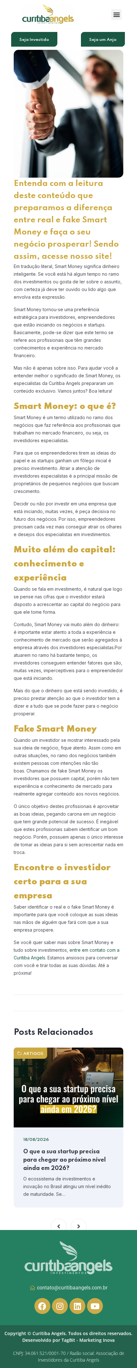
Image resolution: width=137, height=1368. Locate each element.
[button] (116, 14)
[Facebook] (42, 1306)
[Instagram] (60, 1306)
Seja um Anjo (103, 40)
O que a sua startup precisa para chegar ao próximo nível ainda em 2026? (64, 1160)
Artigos (33, 1054)
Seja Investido (34, 40)
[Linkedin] (77, 1306)
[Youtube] (95, 1306)
